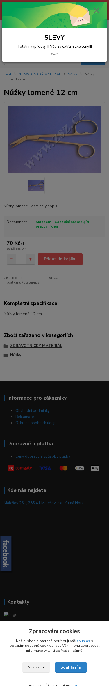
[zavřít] (96, 11)
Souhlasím (70, 667)
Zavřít (55, 54)
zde (77, 685)
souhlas (83, 641)
